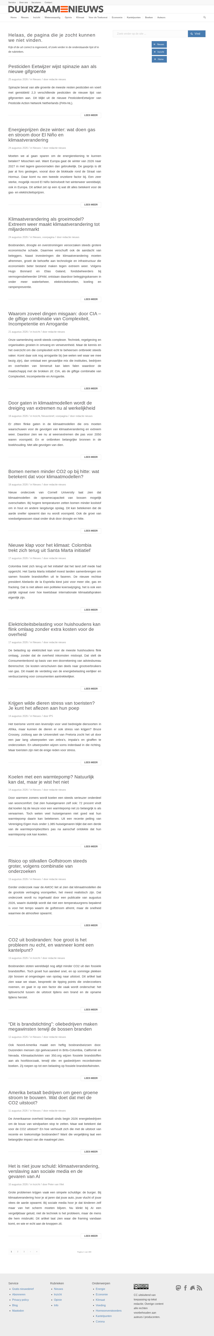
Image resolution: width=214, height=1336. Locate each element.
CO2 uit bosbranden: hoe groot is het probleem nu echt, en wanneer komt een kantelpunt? (51, 945)
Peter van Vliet (56, 1184)
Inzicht (36, 331)
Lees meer (91, 115)
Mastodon (18, 1310)
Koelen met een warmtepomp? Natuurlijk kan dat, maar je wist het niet (51, 779)
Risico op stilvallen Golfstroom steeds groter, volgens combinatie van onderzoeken (47, 866)
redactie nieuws (57, 79)
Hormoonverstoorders (109, 1310)
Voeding (101, 1305)
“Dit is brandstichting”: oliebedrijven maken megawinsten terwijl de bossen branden (52, 1026)
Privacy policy (20, 1299)
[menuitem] (13, 2)
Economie (102, 1294)
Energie (100, 1289)
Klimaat (100, 1299)
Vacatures (36, 2)
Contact (48, 2)
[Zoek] (203, 17)
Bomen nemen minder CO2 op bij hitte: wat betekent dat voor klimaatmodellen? (53, 474)
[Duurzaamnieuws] (56, 9)
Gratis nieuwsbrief (23, 1289)
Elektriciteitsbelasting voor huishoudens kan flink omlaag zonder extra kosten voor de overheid (54, 629)
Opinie (58, 1299)
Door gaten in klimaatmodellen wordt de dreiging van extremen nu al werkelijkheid (51, 405)
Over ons (23, 2)
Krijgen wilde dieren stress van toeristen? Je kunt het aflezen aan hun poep (51, 706)
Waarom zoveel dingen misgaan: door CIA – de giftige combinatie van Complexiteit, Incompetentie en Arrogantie (54, 319)
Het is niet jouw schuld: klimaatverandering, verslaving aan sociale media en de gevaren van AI (53, 1171)
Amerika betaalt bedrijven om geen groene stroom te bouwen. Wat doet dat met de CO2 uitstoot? (53, 1098)
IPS (51, 716)
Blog (15, 1305)
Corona (100, 1321)
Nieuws (37, 79)
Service (12, 2)
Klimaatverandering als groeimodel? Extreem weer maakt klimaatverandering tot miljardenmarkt (54, 224)
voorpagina (48, 237)
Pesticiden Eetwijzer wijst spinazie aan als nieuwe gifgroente (52, 69)
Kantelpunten (104, 1316)
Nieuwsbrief (47, 416)
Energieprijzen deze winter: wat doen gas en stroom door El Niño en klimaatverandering (51, 135)
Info (56, 1305)
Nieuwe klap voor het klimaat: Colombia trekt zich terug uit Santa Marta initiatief (49, 548)
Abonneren (18, 1294)
